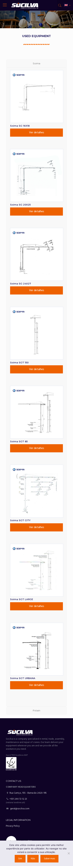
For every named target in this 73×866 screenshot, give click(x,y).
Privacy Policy (13, 826)
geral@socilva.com (19, 809)
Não (33, 859)
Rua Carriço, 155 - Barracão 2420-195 (28, 793)
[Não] (68, 853)
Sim (20, 859)
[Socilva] (25, 5)
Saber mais (49, 859)
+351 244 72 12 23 (18, 799)
